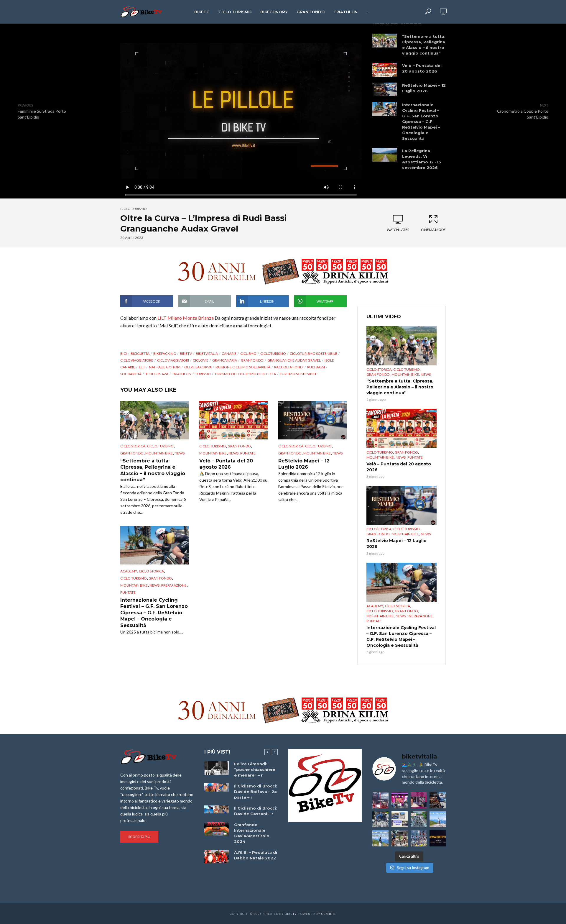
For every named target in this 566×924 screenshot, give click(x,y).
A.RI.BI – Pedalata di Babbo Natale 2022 (255, 855)
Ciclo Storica (132, 446)
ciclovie (200, 360)
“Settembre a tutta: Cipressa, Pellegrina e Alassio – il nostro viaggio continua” (423, 44)
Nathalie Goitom (164, 367)
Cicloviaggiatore (136, 360)
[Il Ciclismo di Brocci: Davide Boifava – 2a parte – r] (216, 787)
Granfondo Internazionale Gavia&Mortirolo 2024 (251, 833)
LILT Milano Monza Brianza (186, 318)
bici (123, 353)
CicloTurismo (273, 353)
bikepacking (164, 353)
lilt (142, 367)
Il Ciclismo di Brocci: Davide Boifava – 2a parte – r (255, 792)
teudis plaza (156, 374)
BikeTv (186, 353)
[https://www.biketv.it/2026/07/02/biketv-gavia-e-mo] (438, 838)
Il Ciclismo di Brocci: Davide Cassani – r (255, 811)
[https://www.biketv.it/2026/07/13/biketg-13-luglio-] (380, 819)
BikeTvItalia (207, 353)
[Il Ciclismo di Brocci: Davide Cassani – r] (216, 809)
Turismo (203, 374)
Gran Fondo (311, 11)
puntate (248, 453)
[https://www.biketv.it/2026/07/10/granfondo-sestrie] (399, 819)
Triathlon (345, 11)
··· (367, 11)
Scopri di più (139, 836)
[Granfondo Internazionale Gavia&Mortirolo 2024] (216, 829)
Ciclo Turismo (234, 11)
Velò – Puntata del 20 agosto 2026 (422, 68)
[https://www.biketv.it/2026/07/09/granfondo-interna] (419, 819)
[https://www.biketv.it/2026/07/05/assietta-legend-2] (380, 838)
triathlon (181, 374)
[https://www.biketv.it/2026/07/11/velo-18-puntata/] (419, 800)
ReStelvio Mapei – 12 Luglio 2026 (424, 88)
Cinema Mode (433, 229)
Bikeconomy (274, 11)
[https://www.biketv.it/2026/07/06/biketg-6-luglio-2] (399, 838)
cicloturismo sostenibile (313, 353)
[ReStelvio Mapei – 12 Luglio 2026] (384, 89)
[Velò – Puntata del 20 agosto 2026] (384, 70)
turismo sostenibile (298, 374)
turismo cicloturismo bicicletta (245, 374)
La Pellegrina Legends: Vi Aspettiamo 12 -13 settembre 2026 (421, 159)
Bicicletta (140, 353)
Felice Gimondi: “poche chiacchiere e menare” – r (254, 769)
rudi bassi (316, 367)
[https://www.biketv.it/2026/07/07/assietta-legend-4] (438, 819)
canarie (229, 353)
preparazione (174, 585)
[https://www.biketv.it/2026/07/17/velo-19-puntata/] (399, 800)
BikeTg (202, 11)
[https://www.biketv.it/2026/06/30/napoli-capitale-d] (419, 838)
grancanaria (224, 360)
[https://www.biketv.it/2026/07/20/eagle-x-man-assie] (380, 800)
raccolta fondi (288, 367)
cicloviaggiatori (173, 360)
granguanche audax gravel (294, 360)
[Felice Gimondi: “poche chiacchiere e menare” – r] (216, 768)
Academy (128, 571)
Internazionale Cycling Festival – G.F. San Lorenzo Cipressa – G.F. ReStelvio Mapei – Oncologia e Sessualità (421, 121)
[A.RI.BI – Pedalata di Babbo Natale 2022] (216, 856)
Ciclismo (248, 353)
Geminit (328, 913)
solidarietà (131, 374)
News (180, 453)
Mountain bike (159, 453)
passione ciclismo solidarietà (242, 367)
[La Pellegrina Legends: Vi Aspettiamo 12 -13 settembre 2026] (384, 155)
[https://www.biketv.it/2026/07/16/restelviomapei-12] (438, 800)
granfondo (252, 360)
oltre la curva (198, 367)
